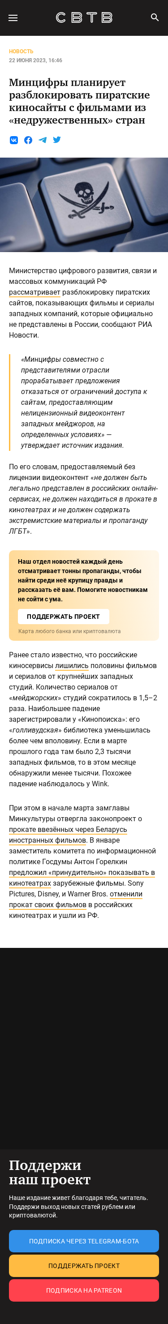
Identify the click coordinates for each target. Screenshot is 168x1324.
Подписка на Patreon (84, 1290)
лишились (72, 665)
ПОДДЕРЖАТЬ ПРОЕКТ (63, 616)
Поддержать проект (84, 1265)
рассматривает (34, 292)
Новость (21, 51)
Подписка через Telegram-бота (84, 1241)
